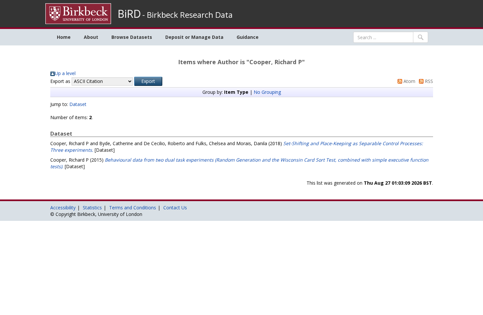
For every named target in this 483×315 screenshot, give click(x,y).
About (91, 37)
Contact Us (175, 207)
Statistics (92, 207)
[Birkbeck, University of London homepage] (78, 13)
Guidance (248, 37)
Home (64, 37)
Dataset (77, 104)
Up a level (65, 73)
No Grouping (267, 92)
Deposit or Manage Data (194, 37)
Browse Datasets (131, 37)
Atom (408, 81)
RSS (428, 81)
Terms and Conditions (132, 207)
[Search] (420, 37)
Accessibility (63, 207)
